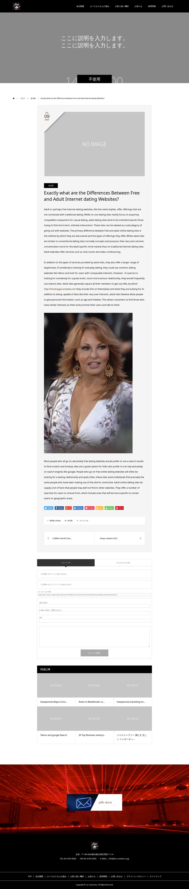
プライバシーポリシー (136, 876)
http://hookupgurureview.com (60, 289)
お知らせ (138, 6)
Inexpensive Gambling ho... (131, 701)
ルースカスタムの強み (99, 6)
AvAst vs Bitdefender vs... (92, 701)
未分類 (50, 185)
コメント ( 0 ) (65, 562)
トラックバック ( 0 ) (123, 563)
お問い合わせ (167, 6)
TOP (30, 876)
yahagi (57, 520)
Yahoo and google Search (53, 735)
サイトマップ (155, 876)
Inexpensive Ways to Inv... (53, 701)
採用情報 (152, 6)
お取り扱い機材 (122, 6)
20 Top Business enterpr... (92, 735)
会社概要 (80, 6)
